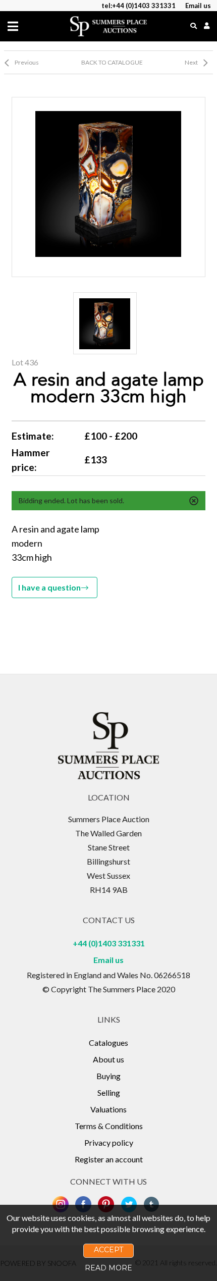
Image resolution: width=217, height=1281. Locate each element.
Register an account (109, 1159)
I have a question (49, 587)
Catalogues (108, 1042)
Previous (27, 62)
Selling (108, 1092)
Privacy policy (108, 1142)
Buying (108, 1076)
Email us (108, 960)
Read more (108, 1267)
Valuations (108, 1109)
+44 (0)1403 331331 (109, 943)
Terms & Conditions (109, 1126)
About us (108, 1059)
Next (191, 62)
